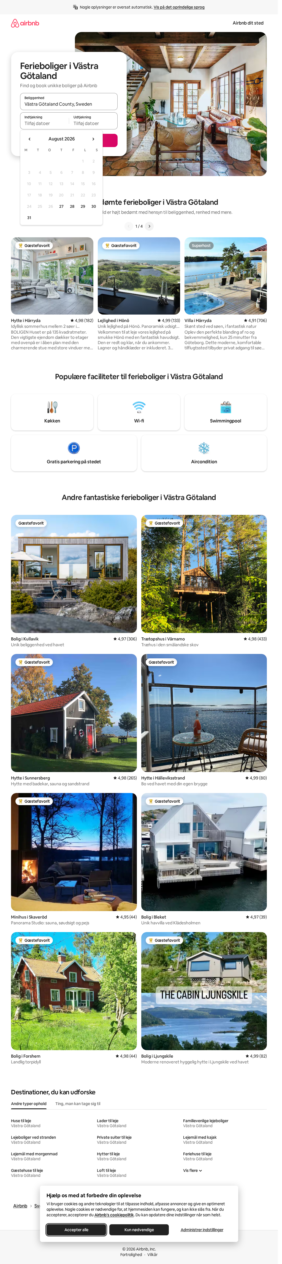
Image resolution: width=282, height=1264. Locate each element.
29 (83, 206)
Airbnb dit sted (248, 23)
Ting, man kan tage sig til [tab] (77, 1103)
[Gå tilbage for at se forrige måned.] (29, 139)
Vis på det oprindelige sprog (179, 7)
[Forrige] (128, 226)
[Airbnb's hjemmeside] (25, 23)
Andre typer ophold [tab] (29, 1103)
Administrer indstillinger (201, 1229)
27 (61, 206)
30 (93, 206)
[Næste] (149, 226)
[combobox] (69, 104)
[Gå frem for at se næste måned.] (93, 139)
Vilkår (152, 1254)
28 (72, 206)
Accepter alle (76, 1229)
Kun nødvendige (139, 1229)
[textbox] (44, 123)
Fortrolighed (131, 1254)
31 (29, 217)
